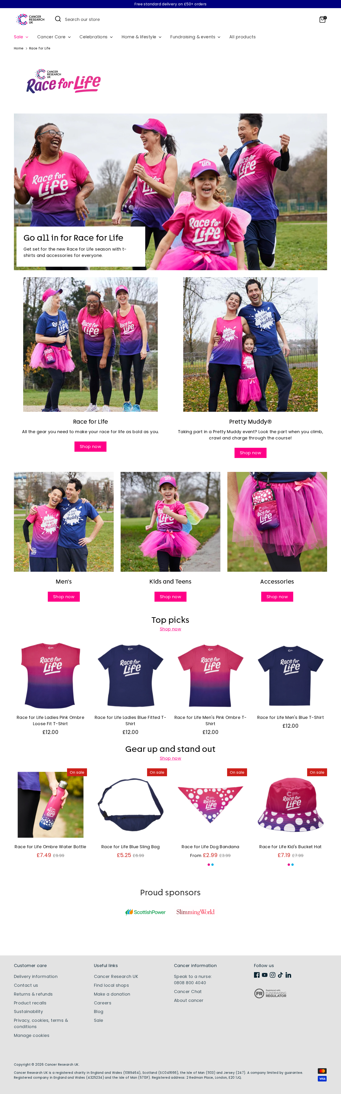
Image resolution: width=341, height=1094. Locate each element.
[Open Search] (58, 18)
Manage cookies (31, 1035)
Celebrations (94, 37)
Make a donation (112, 994)
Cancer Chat (188, 991)
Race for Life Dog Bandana (210, 847)
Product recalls (30, 1003)
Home (19, 48)
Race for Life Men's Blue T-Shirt (290, 717)
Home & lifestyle (140, 37)
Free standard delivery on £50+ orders (170, 4)
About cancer (188, 1000)
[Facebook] (257, 975)
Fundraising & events (193, 37)
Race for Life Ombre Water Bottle (50, 847)
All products (242, 37)
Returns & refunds (33, 994)
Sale (19, 37)
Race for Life (40, 48)
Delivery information (36, 976)
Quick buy (50, 704)
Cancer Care (52, 37)
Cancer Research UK (116, 976)
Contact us (26, 985)
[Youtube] (264, 975)
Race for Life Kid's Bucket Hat (290, 847)
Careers (102, 1003)
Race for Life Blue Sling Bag (130, 847)
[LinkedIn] (288, 975)
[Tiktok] (280, 975)
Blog (98, 1011)
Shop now (90, 446)
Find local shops (111, 985)
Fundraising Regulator (270, 997)
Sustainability (28, 1011)
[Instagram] (272, 975)
